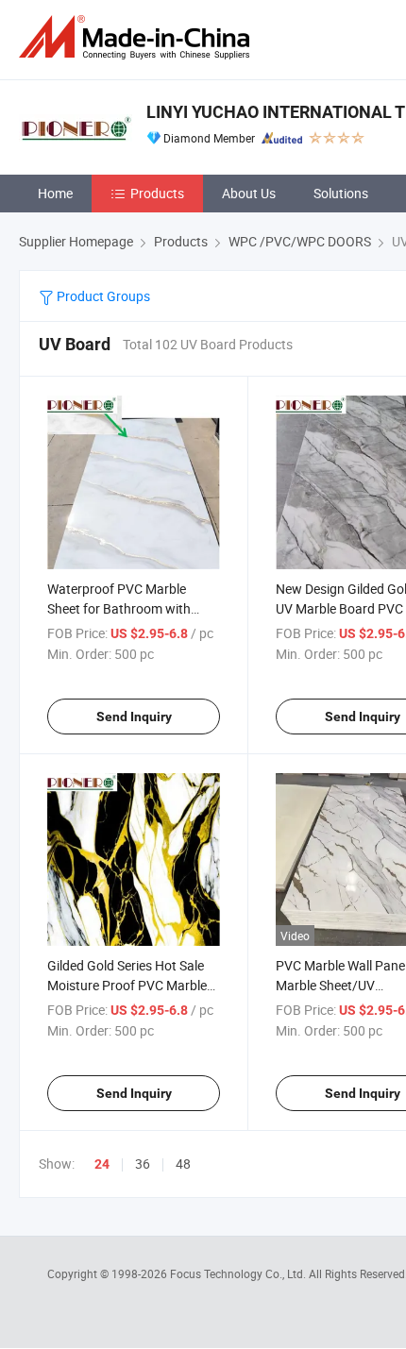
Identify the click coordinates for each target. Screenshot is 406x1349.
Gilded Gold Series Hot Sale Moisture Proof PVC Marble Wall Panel (127, 985)
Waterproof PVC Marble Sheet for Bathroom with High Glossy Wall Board (119, 608)
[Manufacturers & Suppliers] (138, 37)
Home (55, 193)
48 (183, 1163)
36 (142, 1163)
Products (157, 193)
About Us (249, 193)
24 (102, 1164)
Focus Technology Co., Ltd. (239, 1273)
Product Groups (102, 296)
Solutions (340, 193)
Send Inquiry (134, 716)
